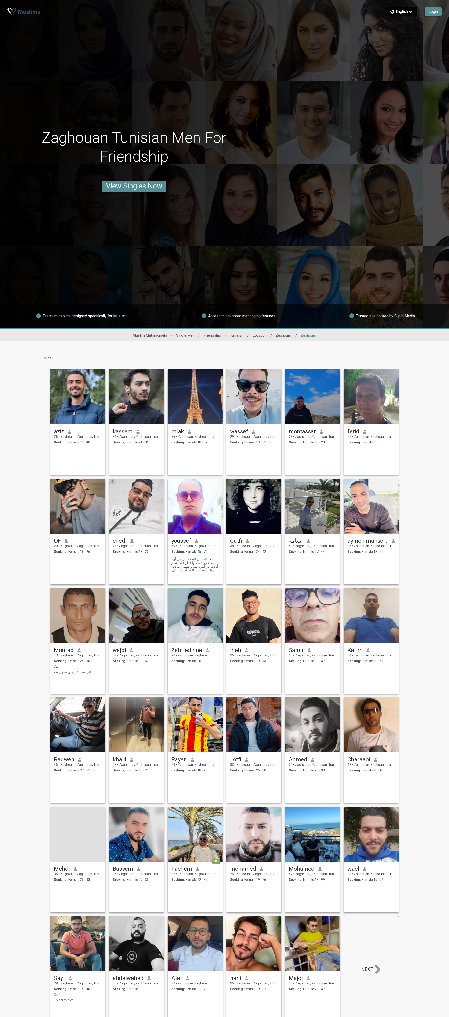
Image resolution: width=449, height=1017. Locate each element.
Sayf (59, 978)
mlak (177, 431)
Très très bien (64, 1000)
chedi (120, 541)
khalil (119, 759)
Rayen (179, 759)
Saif (57, 994)
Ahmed (298, 759)
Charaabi (359, 759)
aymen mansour (368, 541)
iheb (235, 650)
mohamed (243, 869)
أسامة (296, 541)
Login (433, 11)
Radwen (64, 759)
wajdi (119, 650)
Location (260, 335)
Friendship (212, 335)
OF (57, 541)
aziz (59, 431)
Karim (355, 650)
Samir (296, 650)
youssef (181, 541)
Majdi (296, 978)
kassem (123, 431)
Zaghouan (284, 335)
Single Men (185, 335)
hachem (181, 869)
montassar (302, 431)
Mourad (64, 650)
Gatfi (236, 541)
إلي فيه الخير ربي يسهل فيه (72, 672)
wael (353, 869)
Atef (176, 978)
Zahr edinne (186, 650)
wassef (239, 431)
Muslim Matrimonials (150, 335)
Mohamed (302, 869)
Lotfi (235, 759)
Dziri (57, 666)
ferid (353, 431)
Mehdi (62, 869)
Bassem (123, 869)
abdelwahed (128, 978)
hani (235, 978)
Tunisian (236, 335)
